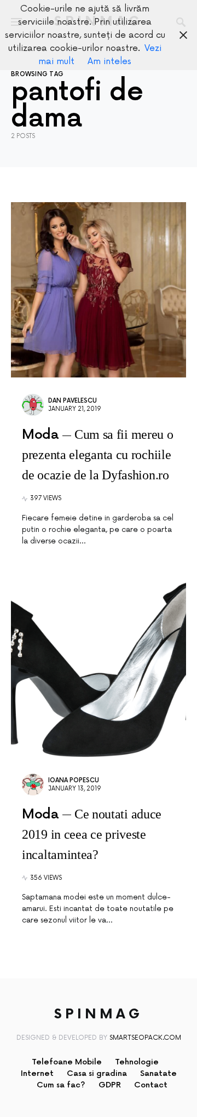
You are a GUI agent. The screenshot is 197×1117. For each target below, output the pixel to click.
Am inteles (109, 61)
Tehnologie (137, 1062)
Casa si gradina (97, 1073)
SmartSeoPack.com (145, 1038)
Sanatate (158, 1073)
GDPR (110, 1085)
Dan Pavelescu (72, 400)
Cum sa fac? (61, 1085)
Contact (150, 1085)
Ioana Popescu (73, 780)
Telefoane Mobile (67, 1062)
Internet (37, 1073)
